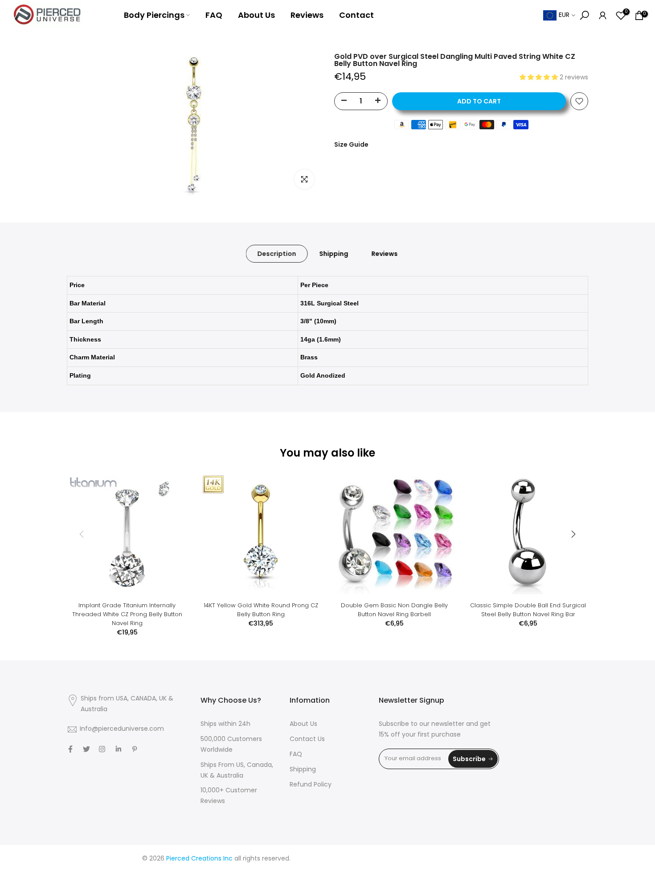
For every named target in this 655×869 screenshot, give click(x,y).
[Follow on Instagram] (102, 749)
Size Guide (351, 144)
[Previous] (82, 534)
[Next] (572, 534)
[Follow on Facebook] (70, 749)
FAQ (213, 15)
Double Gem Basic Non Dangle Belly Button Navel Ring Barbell (394, 609)
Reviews (307, 15)
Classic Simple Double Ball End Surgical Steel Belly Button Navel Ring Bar (528, 609)
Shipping (333, 253)
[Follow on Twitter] (86, 749)
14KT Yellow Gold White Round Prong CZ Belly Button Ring (261, 609)
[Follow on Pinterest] (134, 749)
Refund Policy (311, 785)
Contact (356, 15)
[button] (540, 77)
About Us (256, 15)
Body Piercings (154, 15)
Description (277, 253)
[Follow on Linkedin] (118, 749)
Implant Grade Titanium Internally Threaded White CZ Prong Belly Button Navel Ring (127, 614)
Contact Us (307, 739)
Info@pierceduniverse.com (122, 729)
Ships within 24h (225, 724)
